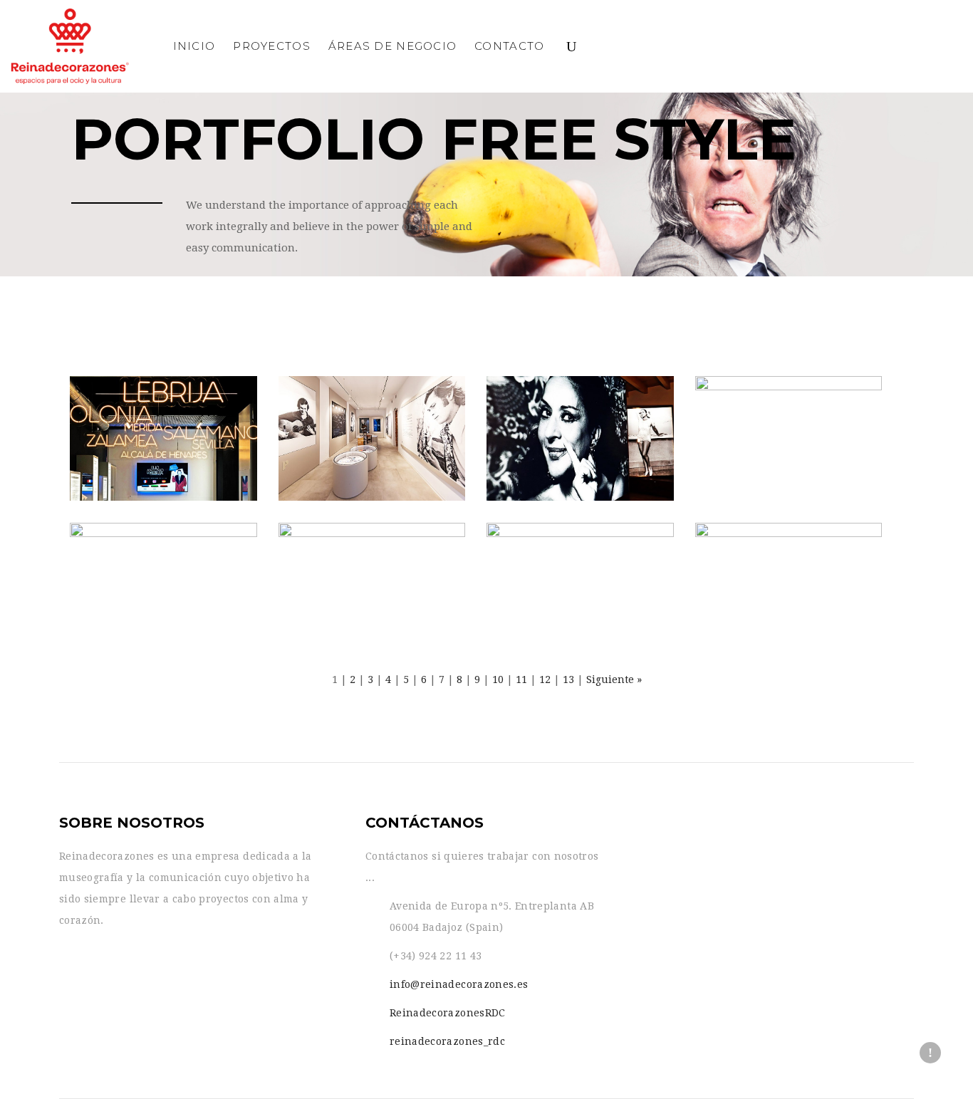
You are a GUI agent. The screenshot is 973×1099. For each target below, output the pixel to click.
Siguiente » (614, 679)
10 (498, 679)
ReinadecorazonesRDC (448, 1013)
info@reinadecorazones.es (459, 984)
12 (545, 679)
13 (568, 679)
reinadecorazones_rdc (447, 1041)
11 (521, 679)
